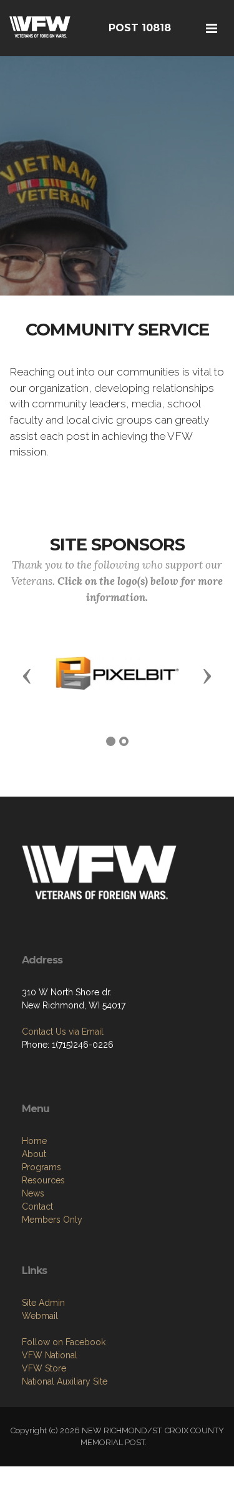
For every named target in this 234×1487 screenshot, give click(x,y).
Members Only (52, 1220)
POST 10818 (140, 28)
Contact (37, 1206)
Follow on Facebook (63, 1342)
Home (34, 1141)
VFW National (49, 1355)
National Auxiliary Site (64, 1381)
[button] (27, 675)
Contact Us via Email (63, 1032)
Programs (41, 1167)
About (34, 1154)
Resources (43, 1180)
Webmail (40, 1316)
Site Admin (43, 1303)
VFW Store (44, 1368)
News (33, 1193)
